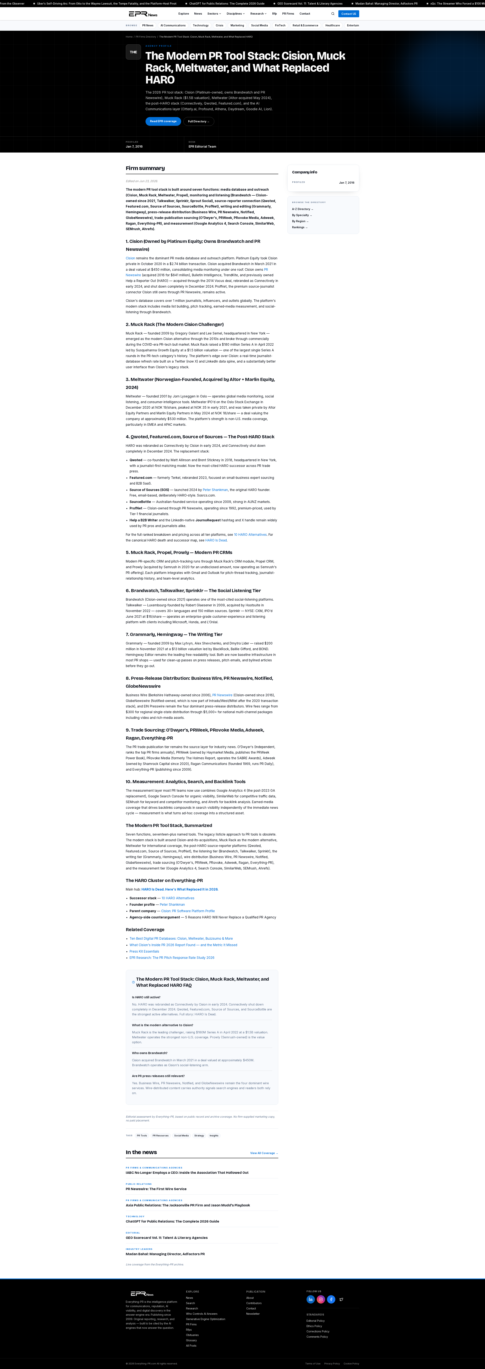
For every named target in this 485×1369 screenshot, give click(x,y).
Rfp (274, 13)
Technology (201, 25)
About (250, 1297)
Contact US (348, 13)
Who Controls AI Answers (201, 1313)
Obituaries (192, 1335)
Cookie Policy (351, 1363)
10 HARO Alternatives (250, 535)
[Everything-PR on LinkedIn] (311, 1299)
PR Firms (288, 13)
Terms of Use (313, 1363)
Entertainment (356, 25)
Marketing (237, 25)
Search (190, 1303)
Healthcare (332, 25)
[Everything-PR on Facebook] (331, 1299)
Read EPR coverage (163, 121)
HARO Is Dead (216, 540)
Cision (130, 258)
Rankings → (300, 227)
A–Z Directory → (303, 209)
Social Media (259, 25)
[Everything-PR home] (152, 1293)
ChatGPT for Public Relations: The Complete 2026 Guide (215, 3)
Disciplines (234, 13)
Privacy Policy (332, 1363)
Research (257, 13)
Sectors (212, 13)
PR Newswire (222, 695)
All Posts (191, 1345)
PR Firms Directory (146, 36)
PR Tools (142, 1135)
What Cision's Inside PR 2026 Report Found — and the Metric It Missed (183, 945)
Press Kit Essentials (144, 951)
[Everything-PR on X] (341, 1299)
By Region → (300, 221)
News (198, 13)
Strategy (199, 1135)
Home (129, 36)
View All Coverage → (264, 1153)
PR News (147, 25)
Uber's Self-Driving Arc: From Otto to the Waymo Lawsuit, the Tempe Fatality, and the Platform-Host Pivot (95, 3)
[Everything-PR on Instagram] (321, 1299)
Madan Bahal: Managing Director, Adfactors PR (375, 3)
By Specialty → (302, 215)
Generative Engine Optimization (205, 1319)
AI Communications (173, 25)
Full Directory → (199, 121)
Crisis (219, 25)
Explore (183, 13)
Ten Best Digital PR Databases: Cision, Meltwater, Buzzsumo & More (181, 938)
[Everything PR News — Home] (142, 13)
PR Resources (161, 1135)
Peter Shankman (215, 490)
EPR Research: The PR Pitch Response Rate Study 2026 (172, 958)
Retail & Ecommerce (305, 25)
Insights (214, 1135)
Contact (305, 13)
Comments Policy (317, 1336)
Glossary (191, 1340)
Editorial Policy (316, 1320)
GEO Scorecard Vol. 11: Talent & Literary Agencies (299, 3)
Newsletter (253, 1313)
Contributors (254, 1303)
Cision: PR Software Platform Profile (188, 911)
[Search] (333, 13)
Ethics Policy (314, 1326)
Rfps (189, 1329)
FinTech (280, 25)
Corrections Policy (318, 1331)
